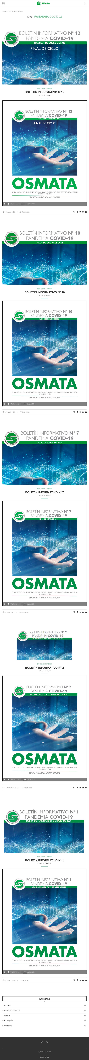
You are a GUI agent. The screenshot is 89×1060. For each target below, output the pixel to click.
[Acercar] (25, 204)
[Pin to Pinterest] (83, 212)
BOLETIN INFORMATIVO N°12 (44, 92)
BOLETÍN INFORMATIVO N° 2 (44, 667)
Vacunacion (45, 1026)
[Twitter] (47, 1043)
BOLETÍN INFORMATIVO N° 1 (44, 860)
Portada (4, 11)
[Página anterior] (4, 204)
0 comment (25, 212)
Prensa (48, 95)
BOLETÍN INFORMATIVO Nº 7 (44, 492)
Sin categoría (45, 1020)
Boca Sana (45, 1005)
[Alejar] (22, 204)
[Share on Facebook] (77, 212)
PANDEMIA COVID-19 (44, 88)
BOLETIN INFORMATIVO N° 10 (44, 292)
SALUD (45, 1015)
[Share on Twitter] (80, 212)
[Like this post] (74, 212)
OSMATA (48, 671)
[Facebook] (42, 1043)
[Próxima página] (8, 204)
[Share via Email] (86, 212)
